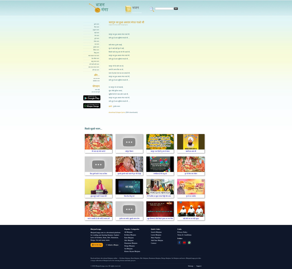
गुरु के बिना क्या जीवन (191, 174)
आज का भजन (96, 78)
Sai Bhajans (128, 249)
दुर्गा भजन (96, 38)
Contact (153, 243)
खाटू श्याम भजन (95, 61)
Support (198, 266)
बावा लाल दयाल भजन (94, 67)
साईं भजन (96, 33)
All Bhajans (128, 232)
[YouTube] (184, 243)
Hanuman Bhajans (130, 243)
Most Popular (155, 238)
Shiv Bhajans (128, 240)
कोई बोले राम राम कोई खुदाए (191, 218)
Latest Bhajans (156, 235)
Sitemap (190, 266)
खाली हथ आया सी (191, 151)
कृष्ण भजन (96, 24)
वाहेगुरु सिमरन (129, 151)
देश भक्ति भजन (95, 58)
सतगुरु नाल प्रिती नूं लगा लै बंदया (160, 151)
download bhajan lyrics (117, 112)
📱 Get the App (97, 245)
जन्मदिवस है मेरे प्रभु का (160, 174)
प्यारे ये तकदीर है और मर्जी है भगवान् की (99, 218)
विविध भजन (96, 50)
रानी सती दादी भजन (94, 64)
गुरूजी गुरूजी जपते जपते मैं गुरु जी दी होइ (129, 174)
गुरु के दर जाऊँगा (191, 196)
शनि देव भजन (95, 70)
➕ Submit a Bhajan (112, 245)
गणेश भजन (96, 41)
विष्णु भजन (96, 53)
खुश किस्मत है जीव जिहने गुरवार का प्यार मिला (160, 218)
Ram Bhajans (129, 238)
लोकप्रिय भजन (96, 81)
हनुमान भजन (96, 30)
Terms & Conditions (184, 235)
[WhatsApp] (189, 243)
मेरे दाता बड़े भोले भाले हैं (98, 151)
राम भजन (97, 44)
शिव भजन (96, 27)
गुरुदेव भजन (96, 47)
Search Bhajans (156, 232)
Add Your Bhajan (157, 240)
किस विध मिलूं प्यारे (129, 196)
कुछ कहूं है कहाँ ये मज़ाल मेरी (99, 196)
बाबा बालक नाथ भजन (93, 55)
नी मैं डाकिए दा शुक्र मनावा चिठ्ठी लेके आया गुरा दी (161, 196)
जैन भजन (96, 35)
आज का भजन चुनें (96, 92)
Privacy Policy (182, 232)
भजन (137, 9)
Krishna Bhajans (130, 235)
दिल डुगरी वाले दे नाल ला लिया (98, 174)
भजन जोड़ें (97, 89)
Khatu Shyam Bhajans (132, 251)
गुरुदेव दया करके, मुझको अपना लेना (129, 218)
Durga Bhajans (129, 246)
